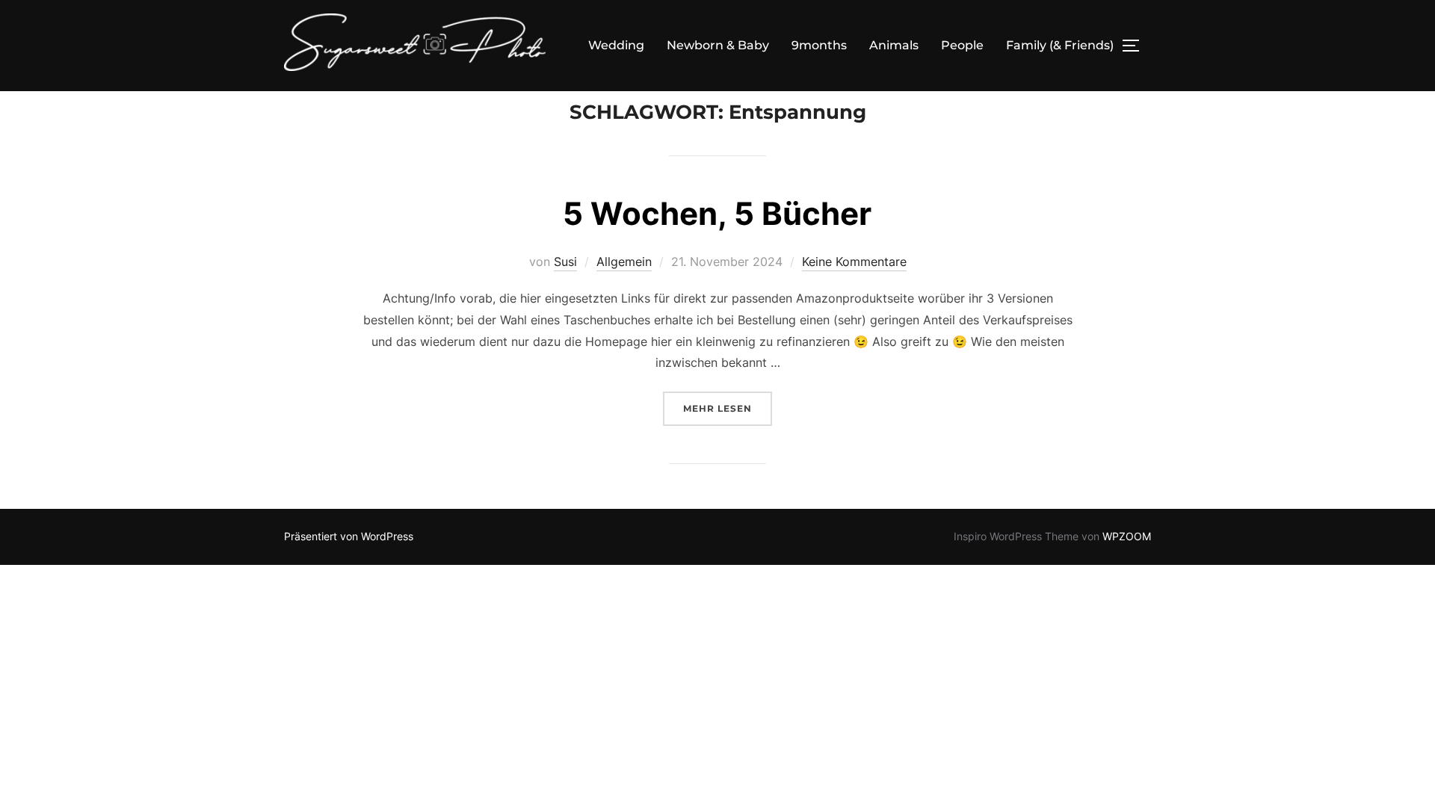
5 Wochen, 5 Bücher (717, 213)
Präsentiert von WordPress (348, 536)
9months (819, 45)
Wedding (616, 45)
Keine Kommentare (854, 261)
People (962, 45)
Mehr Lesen (727, 408)
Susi (565, 261)
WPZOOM (1126, 536)
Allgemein (624, 261)
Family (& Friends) (1060, 45)
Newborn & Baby (718, 45)
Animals (894, 45)
